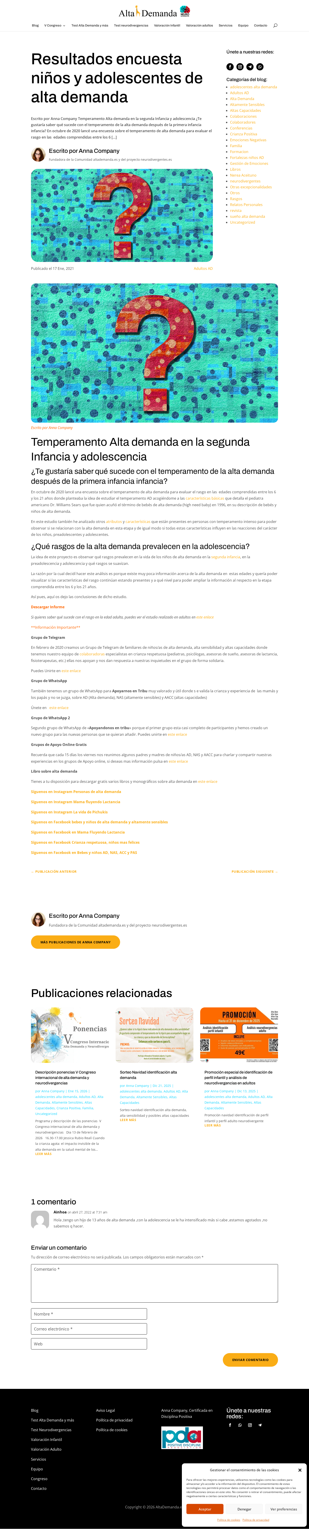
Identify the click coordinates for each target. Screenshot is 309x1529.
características (138, 521)
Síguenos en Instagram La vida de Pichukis (69, 812)
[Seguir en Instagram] (240, 66)
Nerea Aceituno (243, 175)
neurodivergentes (245, 181)
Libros (235, 169)
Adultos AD (203, 268)
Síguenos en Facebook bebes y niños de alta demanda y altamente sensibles (99, 822)
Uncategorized (242, 222)
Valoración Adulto (46, 1449)
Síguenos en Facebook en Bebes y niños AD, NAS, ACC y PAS (84, 852)
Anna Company (52, 1091)
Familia (236, 145)
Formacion (239, 151)
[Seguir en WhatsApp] (260, 66)
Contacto (260, 25)
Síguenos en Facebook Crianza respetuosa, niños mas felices (85, 842)
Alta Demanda (242, 98)
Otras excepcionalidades (251, 187)
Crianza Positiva (243, 134)
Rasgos (236, 198)
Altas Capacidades (245, 110)
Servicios (226, 25)
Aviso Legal (105, 1410)
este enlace (204, 617)
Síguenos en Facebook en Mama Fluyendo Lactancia (78, 832)
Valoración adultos (199, 25)
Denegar (244, 1509)
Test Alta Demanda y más (89, 25)
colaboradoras (92, 654)
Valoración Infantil (167, 25)
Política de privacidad (255, 1520)
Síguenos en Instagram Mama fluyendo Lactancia (75, 801)
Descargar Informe (47, 606)
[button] (300, 1470)
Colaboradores (243, 122)
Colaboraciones (243, 116)
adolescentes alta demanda (253, 86)
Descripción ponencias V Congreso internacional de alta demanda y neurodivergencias (65, 1077)
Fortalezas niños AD (247, 157)
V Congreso (52, 25)
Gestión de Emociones (249, 163)
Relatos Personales (246, 204)
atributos (114, 521)
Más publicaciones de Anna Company (75, 942)
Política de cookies (228, 1520)
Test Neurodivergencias (51, 1429)
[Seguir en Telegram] (250, 66)
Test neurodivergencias (131, 25)
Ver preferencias (284, 1509)
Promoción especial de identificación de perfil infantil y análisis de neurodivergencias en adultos (238, 1077)
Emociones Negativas (248, 139)
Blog (35, 25)
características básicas (204, 498)
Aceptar (205, 1509)
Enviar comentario (250, 1360)
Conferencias (241, 128)
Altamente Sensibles (247, 104)
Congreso (39, 1478)
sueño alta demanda (247, 216)
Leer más (43, 1153)
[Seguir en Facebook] (230, 66)
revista (236, 210)
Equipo (243, 25)
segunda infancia (225, 556)
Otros (235, 192)
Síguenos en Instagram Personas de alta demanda (76, 791)
